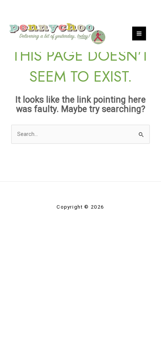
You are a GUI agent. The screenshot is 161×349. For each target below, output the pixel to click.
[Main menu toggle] (139, 33)
